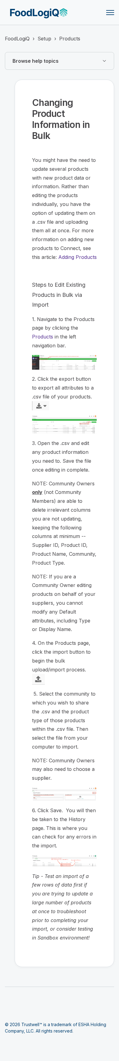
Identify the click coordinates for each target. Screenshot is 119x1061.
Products (69, 38)
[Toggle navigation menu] (110, 12)
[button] (59, 60)
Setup (44, 38)
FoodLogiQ (17, 38)
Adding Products (77, 257)
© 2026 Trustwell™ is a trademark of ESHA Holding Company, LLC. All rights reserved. (55, 1027)
